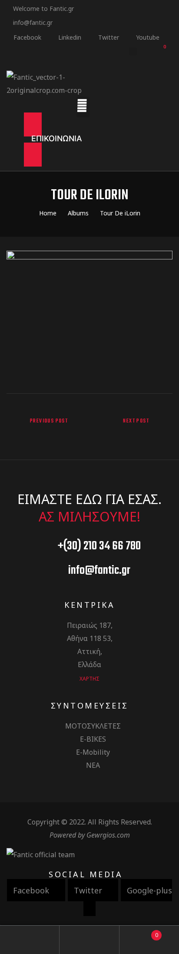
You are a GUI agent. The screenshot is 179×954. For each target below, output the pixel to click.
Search (89, 940)
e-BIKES (93, 739)
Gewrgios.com (108, 835)
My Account (30, 940)
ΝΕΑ (93, 765)
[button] (57, 139)
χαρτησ (89, 678)
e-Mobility (93, 752)
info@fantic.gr (33, 22)
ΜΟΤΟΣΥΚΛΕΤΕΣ (93, 726)
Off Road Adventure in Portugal (46, 428)
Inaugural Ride (133, 428)
